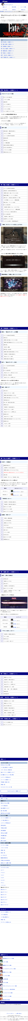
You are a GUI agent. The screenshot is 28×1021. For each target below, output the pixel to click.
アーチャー (3, 872)
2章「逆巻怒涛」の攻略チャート (7, 46)
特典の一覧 (3, 852)
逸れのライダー (4, 896)
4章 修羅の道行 (4, 835)
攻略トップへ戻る (4, 798)
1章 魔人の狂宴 (4, 827)
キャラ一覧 (5, 9)
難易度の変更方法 (4, 857)
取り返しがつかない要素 (5, 765)
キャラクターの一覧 (4, 867)
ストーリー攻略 (23, 7)
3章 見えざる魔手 (4, 832)
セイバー (14, 620)
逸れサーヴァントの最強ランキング (7, 772)
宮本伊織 (14, 627)
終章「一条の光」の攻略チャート (7, 55)
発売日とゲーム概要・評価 (6, 862)
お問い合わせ (18, 1013)
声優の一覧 (3, 784)
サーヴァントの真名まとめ (6, 921)
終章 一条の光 (3, 840)
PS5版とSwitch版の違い (5, 860)
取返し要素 (14, 7)
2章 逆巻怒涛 (3, 830)
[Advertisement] (14, 74)
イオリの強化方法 (4, 805)
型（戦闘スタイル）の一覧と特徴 (7, 774)
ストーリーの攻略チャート (6, 779)
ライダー (2, 877)
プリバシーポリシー (10, 1013)
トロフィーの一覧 (4, 847)
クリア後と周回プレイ (5, 820)
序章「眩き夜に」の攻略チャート (7, 42)
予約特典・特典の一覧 (5, 782)
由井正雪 (14, 623)
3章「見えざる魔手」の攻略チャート (8, 48)
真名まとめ (23, 9)
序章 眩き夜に (3, 825)
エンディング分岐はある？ (6, 777)
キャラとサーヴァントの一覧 (6, 787)
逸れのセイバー (4, 889)
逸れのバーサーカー (16, 491)
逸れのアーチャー (4, 891)
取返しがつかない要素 (5, 802)
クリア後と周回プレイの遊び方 (7, 767)
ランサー (2, 874)
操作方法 (13, 9)
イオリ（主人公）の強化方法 (6, 769)
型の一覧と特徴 (4, 810)
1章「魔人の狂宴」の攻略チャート (7, 44)
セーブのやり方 (4, 855)
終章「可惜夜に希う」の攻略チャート (8, 57)
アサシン (2, 882)
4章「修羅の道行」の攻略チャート (7, 50)
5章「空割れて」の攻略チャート (7, 53)
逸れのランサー (4, 894)
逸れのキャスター (16, 495)
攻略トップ (5, 7)
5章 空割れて (3, 837)
